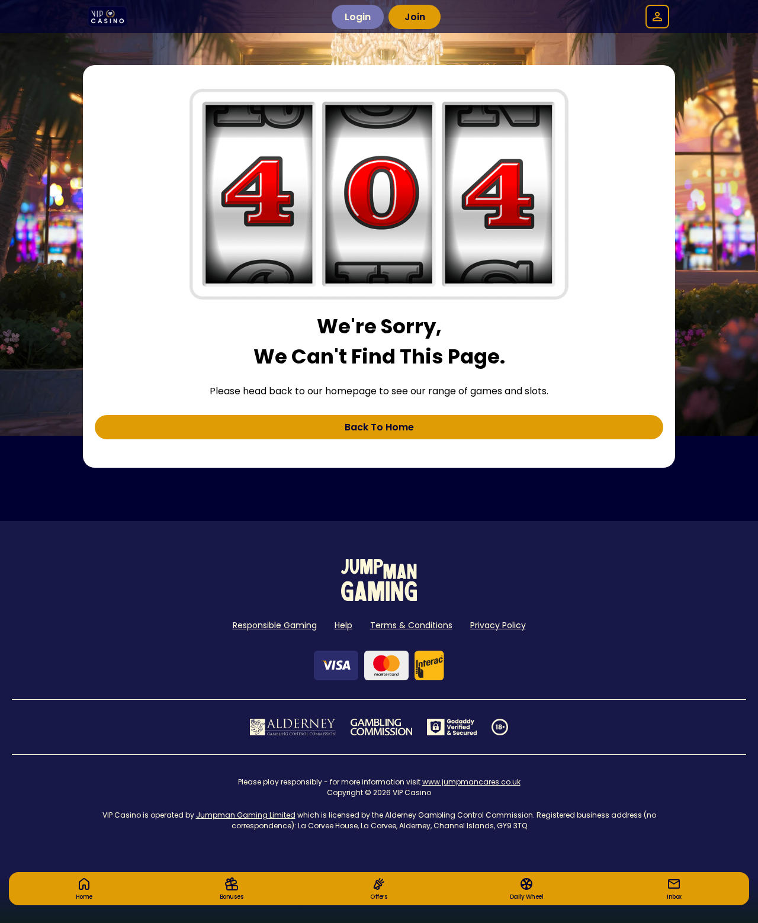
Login (358, 17)
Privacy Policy (498, 625)
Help (343, 625)
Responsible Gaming (275, 625)
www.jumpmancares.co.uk (471, 782)
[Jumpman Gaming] (379, 597)
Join (414, 17)
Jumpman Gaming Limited (246, 815)
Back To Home (379, 427)
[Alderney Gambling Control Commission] (293, 727)
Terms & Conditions (411, 625)
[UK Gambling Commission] (381, 727)
